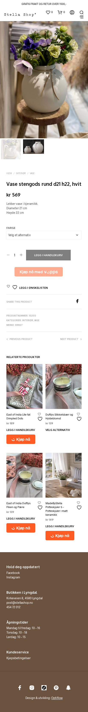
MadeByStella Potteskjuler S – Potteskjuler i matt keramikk (56, 509)
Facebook (13, 573)
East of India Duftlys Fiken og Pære (18, 505)
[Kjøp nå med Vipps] (38, 272)
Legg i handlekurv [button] (20, 430)
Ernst (19, 325)
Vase (32, 173)
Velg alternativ (57, 430)
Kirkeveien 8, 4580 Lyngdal (24, 598)
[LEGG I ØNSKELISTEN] (40, 417)
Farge (10, 228)
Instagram (13, 577)
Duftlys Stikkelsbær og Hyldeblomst (59, 416)
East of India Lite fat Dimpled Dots (18, 416)
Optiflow (57, 698)
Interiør (21, 173)
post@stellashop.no (19, 602)
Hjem (9, 173)
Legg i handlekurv (48, 255)
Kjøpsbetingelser (18, 658)
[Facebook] (78, 302)
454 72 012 (13, 607)
